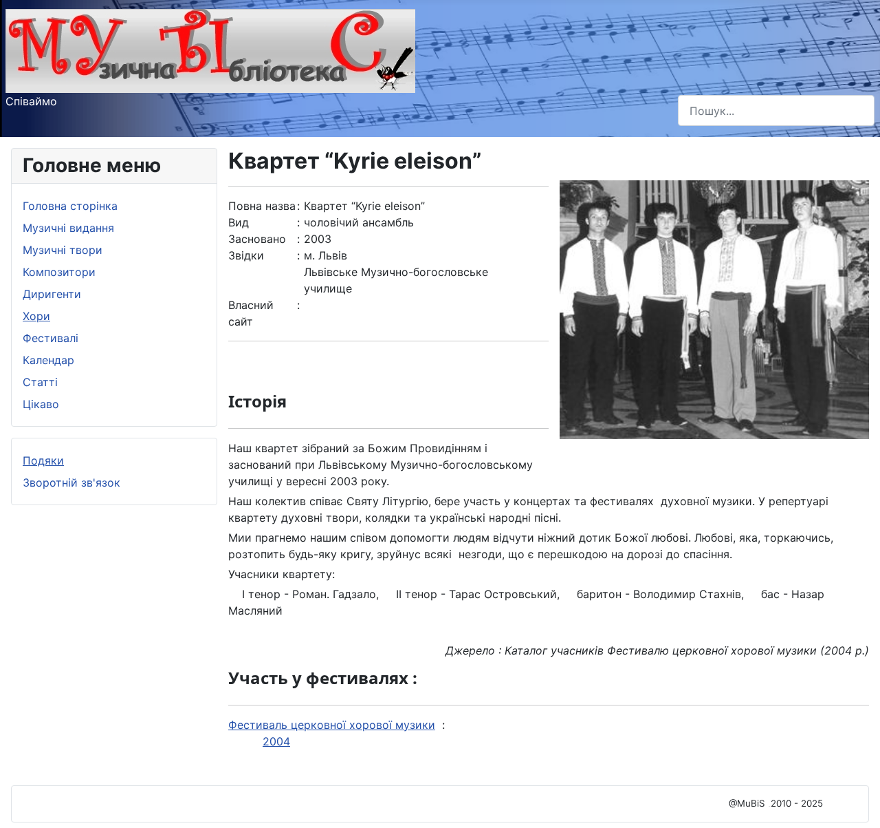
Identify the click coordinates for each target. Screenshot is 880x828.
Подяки (43, 460)
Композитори (59, 272)
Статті (40, 382)
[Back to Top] (856, 802)
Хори (36, 316)
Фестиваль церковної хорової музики (331, 725)
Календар (48, 360)
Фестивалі (50, 338)
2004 (276, 741)
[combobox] (776, 110)
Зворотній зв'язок (71, 482)
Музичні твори (62, 250)
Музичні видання (68, 228)
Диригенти (52, 294)
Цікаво (41, 404)
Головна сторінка (70, 206)
